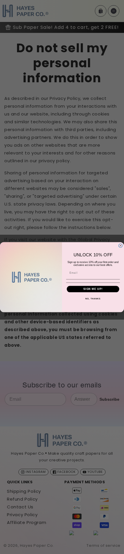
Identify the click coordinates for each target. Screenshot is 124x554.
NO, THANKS (92, 298)
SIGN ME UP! (93, 289)
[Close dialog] (120, 245)
